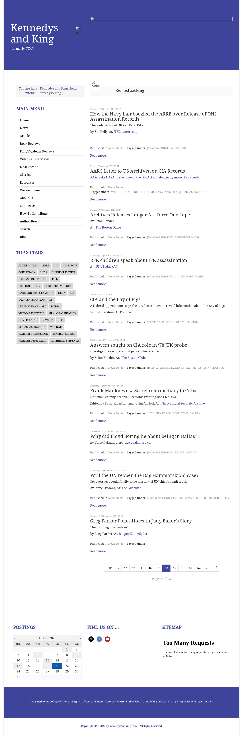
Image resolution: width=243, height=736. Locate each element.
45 (142, 568)
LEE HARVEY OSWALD (32, 306)
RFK (60, 320)
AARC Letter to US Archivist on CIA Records (137, 171)
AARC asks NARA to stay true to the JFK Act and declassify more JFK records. (145, 177)
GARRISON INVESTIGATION (36, 292)
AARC (168, 191)
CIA (56, 265)
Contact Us (27, 206)
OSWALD (47, 320)
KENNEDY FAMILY (192, 276)
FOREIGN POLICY (29, 285)
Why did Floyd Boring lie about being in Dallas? (143, 436)
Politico (125, 312)
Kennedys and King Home (58, 88)
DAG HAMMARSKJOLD (191, 498)
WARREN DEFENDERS (32, 340)
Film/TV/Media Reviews (37, 151)
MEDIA (55, 306)
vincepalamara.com (139, 442)
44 (133, 568)
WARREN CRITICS (64, 333)
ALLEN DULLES (28, 265)
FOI (143, 191)
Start (109, 568)
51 (191, 568)
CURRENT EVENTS (63, 272)
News (24, 128)
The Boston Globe (108, 227)
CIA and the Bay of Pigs (115, 299)
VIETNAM (56, 326)
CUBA (43, 272)
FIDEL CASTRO (190, 413)
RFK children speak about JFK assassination (138, 260)
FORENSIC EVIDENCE (58, 285)
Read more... (99, 155)
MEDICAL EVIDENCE (31, 313)
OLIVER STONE (27, 320)
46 (150, 568)
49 (174, 568)
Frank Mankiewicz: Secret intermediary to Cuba (143, 390)
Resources (27, 182)
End (214, 568)
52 (199, 568)
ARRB (45, 265)
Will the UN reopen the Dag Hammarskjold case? (144, 475)
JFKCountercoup (125, 132)
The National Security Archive (183, 403)
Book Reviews (30, 143)
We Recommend (31, 190)
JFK (72, 292)
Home (24, 120)
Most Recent (29, 167)
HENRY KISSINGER (168, 413)
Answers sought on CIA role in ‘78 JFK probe (138, 345)
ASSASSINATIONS (158, 498)
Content (28, 93)
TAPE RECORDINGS (187, 237)
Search (25, 229)
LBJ (51, 299)
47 (158, 568)
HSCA (61, 292)
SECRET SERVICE (185, 452)
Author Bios (28, 221)
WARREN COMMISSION (33, 333)
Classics (25, 175)
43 (125, 568)
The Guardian (131, 488)
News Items (115, 148)
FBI (45, 279)
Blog (23, 237)
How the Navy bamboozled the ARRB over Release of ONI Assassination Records (153, 116)
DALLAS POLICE (28, 279)
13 (47, 660)
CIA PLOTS (154, 322)
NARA (159, 191)
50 (182, 568)
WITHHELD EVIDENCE (64, 340)
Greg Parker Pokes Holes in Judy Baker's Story (141, 521)
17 (18, 666)
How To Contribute (34, 213)
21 (57, 666)
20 (47, 666)
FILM (55, 279)
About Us (26, 198)
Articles (25, 136)
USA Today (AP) (107, 266)
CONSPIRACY (26, 272)
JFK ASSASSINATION (31, 299)
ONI (177, 148)
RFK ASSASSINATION (32, 326)
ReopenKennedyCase (134, 534)
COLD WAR (70, 265)
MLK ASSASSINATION (63, 313)
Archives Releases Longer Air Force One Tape (140, 215)
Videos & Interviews (34, 159)
